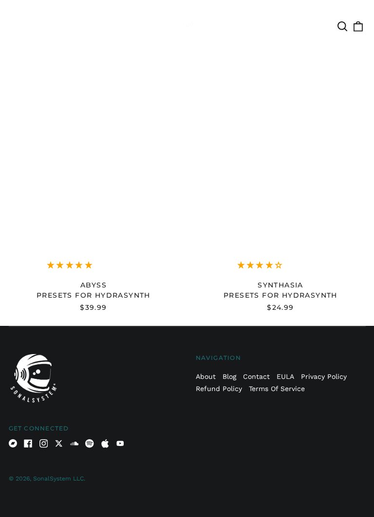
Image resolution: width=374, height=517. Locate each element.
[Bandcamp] (13, 443)
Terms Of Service (277, 388)
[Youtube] (120, 443)
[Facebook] (28, 443)
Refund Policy (219, 388)
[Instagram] (43, 443)
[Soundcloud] (74, 443)
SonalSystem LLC (58, 478)
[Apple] (105, 443)
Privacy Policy (324, 376)
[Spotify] (89, 443)
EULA (285, 376)
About (206, 376)
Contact (256, 376)
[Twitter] (59, 443)
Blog (229, 376)
